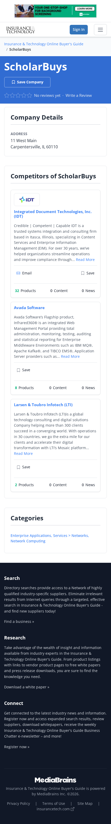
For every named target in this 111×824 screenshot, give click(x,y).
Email (27, 273)
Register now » (16, 746)
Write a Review (79, 95)
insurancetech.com (54, 808)
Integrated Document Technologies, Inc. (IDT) (53, 214)
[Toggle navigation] (100, 29)
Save (90, 273)
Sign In (79, 29)
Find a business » (19, 621)
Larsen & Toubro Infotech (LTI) (43, 404)
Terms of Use (53, 803)
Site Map (85, 803)
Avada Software (29, 307)
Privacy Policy (18, 803)
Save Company (30, 81)
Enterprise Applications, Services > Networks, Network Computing (50, 538)
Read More (85, 259)
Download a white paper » (26, 686)
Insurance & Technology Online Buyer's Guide (43, 43)
